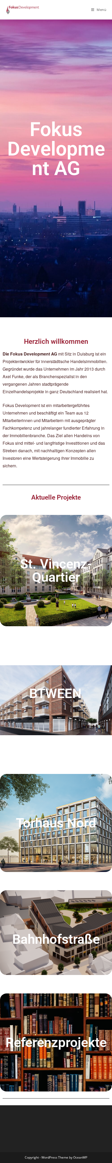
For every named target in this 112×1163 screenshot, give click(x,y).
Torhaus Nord (56, 823)
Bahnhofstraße (56, 939)
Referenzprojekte (56, 1042)
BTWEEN (55, 693)
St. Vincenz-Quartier (56, 570)
